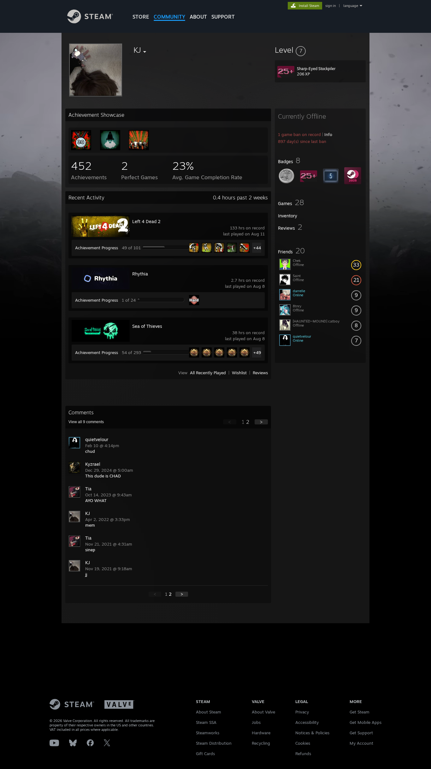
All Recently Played (208, 372)
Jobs (256, 722)
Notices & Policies (312, 732)
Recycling (261, 743)
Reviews (260, 372)
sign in (330, 5)
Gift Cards (205, 753)
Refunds (303, 753)
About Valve (263, 711)
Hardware (261, 732)
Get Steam (359, 711)
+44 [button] (257, 247)
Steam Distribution (214, 743)
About (198, 17)
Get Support (361, 732)
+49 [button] (257, 352)
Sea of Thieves (147, 326)
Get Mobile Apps (365, 722)
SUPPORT (223, 17)
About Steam (208, 711)
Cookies (302, 743)
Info (328, 134)
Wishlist (239, 372)
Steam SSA (206, 722)
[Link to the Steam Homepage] (90, 21)
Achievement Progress (96, 247)
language (350, 5)
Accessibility (307, 722)
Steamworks (207, 732)
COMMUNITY (169, 17)
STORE (141, 17)
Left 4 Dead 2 (146, 221)
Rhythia (140, 273)
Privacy (302, 711)
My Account (361, 743)
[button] (320, 50)
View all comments (86, 422)
